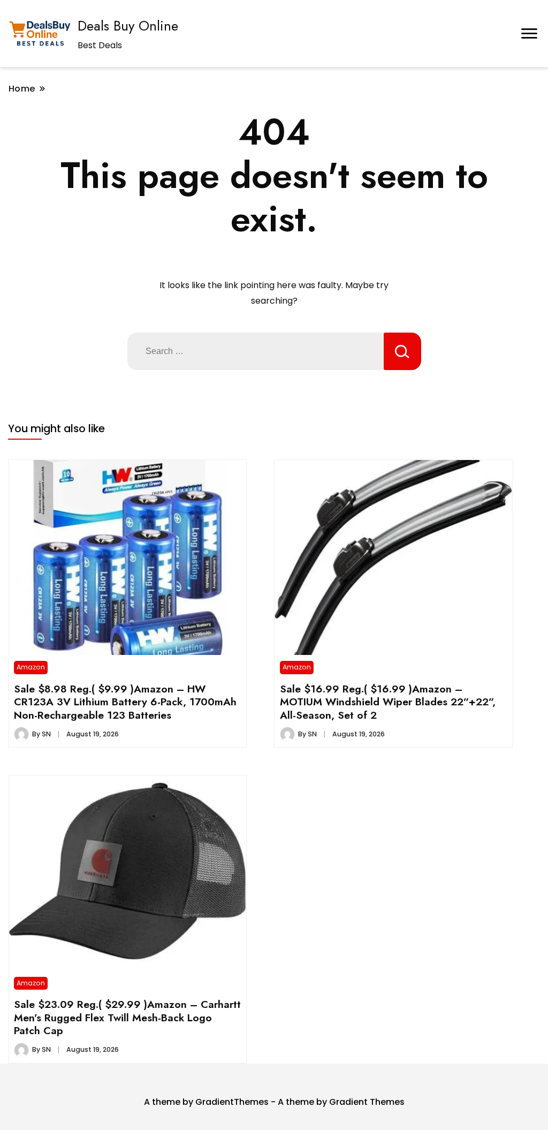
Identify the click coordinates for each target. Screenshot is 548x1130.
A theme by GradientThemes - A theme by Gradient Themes (274, 1102)
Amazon (31, 667)
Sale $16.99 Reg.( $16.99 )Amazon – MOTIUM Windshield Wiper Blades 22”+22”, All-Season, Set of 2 (388, 701)
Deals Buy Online (128, 26)
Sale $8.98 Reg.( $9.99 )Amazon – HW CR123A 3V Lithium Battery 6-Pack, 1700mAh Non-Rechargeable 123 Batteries (125, 701)
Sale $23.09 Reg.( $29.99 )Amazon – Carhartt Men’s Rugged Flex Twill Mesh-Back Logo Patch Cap (127, 1017)
